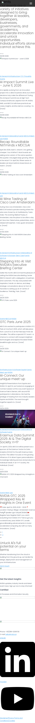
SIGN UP (4, 50)
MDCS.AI (27, 136)
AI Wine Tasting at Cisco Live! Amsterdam (17, 200)
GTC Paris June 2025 (15, 322)
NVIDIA (5, 139)
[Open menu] (30, 3)
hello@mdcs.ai (10, 634)
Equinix (23, 370)
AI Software (16, 370)
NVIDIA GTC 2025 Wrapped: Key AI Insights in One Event (15, 499)
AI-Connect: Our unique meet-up (12, 377)
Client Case (19, 255)
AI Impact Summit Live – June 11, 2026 (17, 84)
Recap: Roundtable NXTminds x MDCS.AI (15, 143)
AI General (4, 76)
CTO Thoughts (25, 76)
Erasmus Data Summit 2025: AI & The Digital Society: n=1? (17, 438)
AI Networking (13, 136)
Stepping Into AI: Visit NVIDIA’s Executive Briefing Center (15, 264)
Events (2, 79)
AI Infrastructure (14, 76)
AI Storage (11, 255)
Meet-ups (3, 372)
